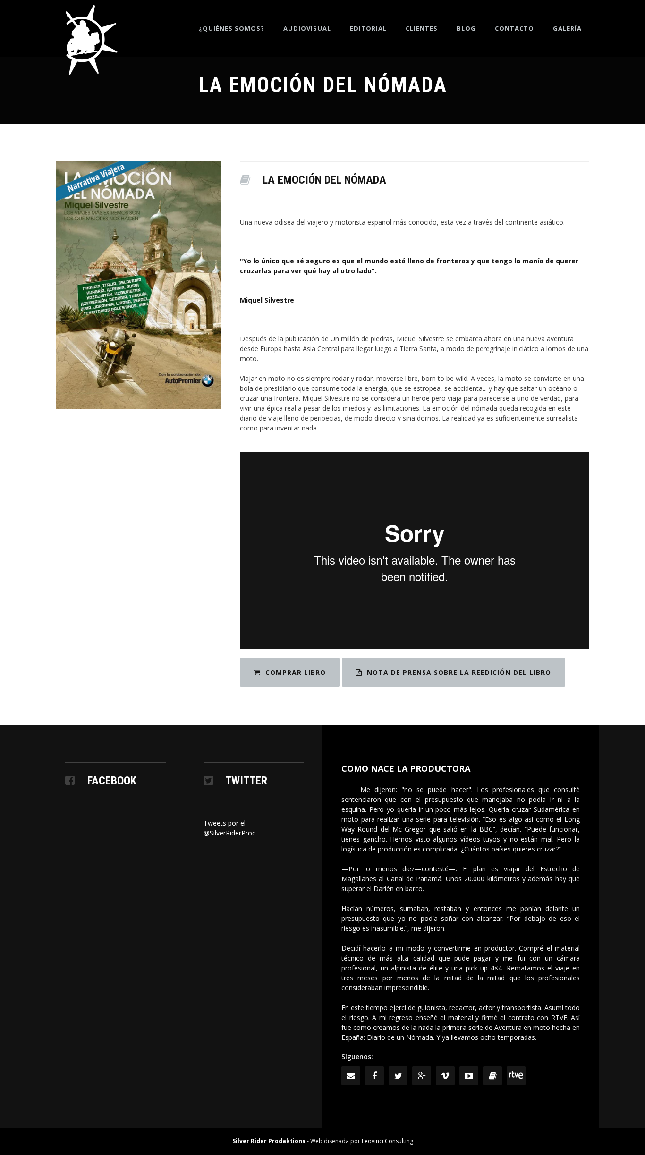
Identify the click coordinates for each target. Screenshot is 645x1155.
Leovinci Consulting (387, 1141)
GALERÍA (567, 28)
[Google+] (421, 1075)
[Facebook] (374, 1075)
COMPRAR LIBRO (295, 672)
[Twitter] (398, 1075)
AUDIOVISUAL (307, 28)
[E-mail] (350, 1075)
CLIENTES (422, 28)
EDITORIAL (368, 28)
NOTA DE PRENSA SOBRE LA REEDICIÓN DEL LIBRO (459, 672)
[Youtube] (468, 1075)
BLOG (466, 28)
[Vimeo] (445, 1075)
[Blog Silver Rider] (492, 1075)
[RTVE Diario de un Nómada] (516, 1075)
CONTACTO (514, 28)
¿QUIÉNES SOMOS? (231, 28)
